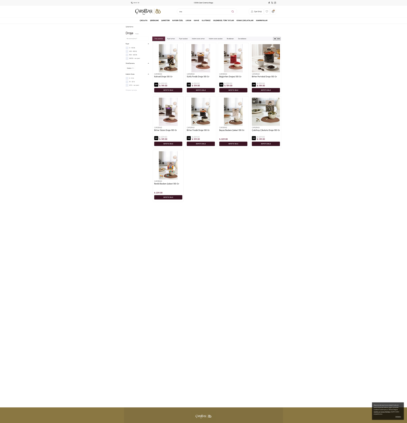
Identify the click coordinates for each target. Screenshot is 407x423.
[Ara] (232, 11)
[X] (272, 3)
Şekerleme (129, 27)
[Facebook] (269, 3)
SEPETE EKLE (168, 90)
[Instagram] (275, 3)
